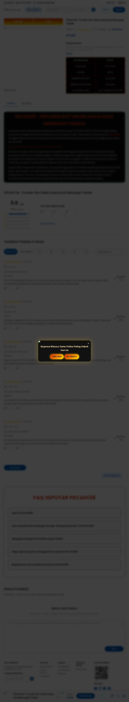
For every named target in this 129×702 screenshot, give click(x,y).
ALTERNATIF (72, 356)
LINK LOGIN (56, 356)
